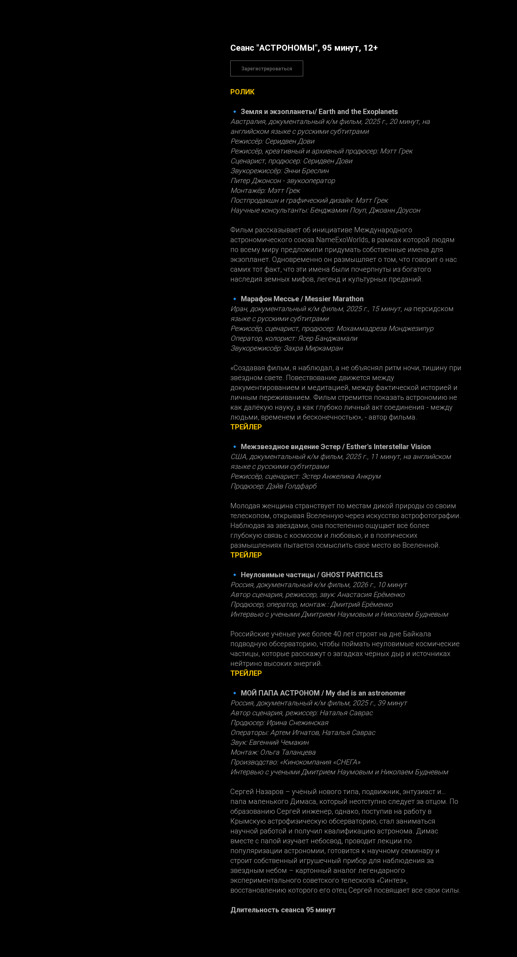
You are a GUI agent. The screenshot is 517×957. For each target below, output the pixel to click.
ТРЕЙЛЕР (246, 427)
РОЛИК (242, 92)
